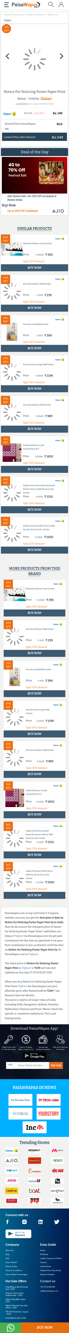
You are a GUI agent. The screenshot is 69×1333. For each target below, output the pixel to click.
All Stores (44, 1254)
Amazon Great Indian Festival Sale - (15, 1294)
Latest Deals (45, 1266)
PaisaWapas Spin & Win (16, 1318)
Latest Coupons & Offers (50, 1258)
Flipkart (46, 98)
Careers (43, 1262)
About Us (9, 1250)
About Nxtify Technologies (17, 1274)
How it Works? (11, 1262)
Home (42, 1250)
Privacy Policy (11, 1266)
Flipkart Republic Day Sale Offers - (17, 1306)
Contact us (47, 1281)
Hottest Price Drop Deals (50, 1270)
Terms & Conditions (14, 1270)
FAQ (7, 1258)
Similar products (34, 228)
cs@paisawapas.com (49, 1291)
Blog (7, 1254)
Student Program (47, 1274)
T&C (7, 129)
